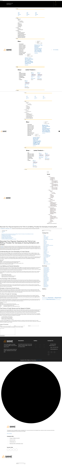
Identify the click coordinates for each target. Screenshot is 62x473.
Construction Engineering (22, 34)
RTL (18, 15)
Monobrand (45, 249)
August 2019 (46, 286)
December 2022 (46, 285)
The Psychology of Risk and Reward (6, 236)
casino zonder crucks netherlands (48, 245)
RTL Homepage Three (55, 182)
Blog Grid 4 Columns (53, 210)
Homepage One (52, 177)
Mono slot (45, 247)
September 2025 (46, 271)
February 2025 (46, 277)
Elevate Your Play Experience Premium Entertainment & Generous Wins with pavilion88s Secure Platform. (38, 48)
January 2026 (46, 268)
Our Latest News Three (47, 255)
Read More (36, 53)
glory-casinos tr (46, 246)
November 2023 (46, 280)
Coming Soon (20, 25)
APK (44, 240)
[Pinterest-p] (49, 354)
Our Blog (45, 253)
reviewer (45, 260)
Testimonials (20, 24)
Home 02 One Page (54, 188)
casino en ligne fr (46, 244)
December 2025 (46, 269)
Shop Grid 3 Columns (53, 217)
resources (48, 299)
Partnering (43, 299)
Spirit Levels (39, 76)
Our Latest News (46, 254)
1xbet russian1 (46, 238)
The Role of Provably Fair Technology (7, 238)
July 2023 (45, 281)
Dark (18, 13)
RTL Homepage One (55, 180)
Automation (46, 297)
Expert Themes (39, 360)
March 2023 (46, 284)
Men (25, 84)
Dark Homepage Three (55, 185)
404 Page (19, 26)
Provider (45, 299)
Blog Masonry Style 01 (53, 212)
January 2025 (46, 278)
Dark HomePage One (55, 184)
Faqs (18, 22)
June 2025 (46, 274)
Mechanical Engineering (21, 36)
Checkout (51, 220)
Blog (17, 38)
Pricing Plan (20, 23)
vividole (4, 231)
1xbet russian (46, 237)
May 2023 (45, 282)
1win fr (45, 235)
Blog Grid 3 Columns (53, 209)
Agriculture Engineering (21, 37)
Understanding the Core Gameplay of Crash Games (9, 234)
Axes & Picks (27, 84)
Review (45, 259)
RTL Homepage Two (55, 181)
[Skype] (16, 450)
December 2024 (46, 279)
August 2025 (46, 272)
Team (19, 20)
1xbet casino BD (46, 236)
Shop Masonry (52, 218)
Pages (17, 18)
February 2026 (46, 267)
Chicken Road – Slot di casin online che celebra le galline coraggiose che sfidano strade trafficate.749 (29, 60)
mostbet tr (45, 251)
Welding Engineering (21, 35)
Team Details (22, 21)
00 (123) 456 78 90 (53, 223)
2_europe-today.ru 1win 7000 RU (48, 239)
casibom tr (45, 242)
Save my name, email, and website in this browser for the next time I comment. (12, 326)
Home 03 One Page (54, 189)
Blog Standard (52, 207)
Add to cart (33, 74)
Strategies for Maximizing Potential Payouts (7, 237)
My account (51, 221)
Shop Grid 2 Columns (53, 216)
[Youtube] (54, 352)
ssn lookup (59, 299)
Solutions (17, 30)
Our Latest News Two (47, 256)
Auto (43, 297)
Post (10, 228)
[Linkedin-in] (14, 450)
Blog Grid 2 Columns (53, 208)
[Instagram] (11, 450)
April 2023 (45, 283)
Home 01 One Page (54, 187)
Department (58, 298)
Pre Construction (20, 29)
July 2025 (45, 273)
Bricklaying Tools (32, 76)
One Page (51, 186)
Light (18, 12)
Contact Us (50, 222)
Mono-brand (45, 248)
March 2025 (46, 276)
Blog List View (52, 211)
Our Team (53, 192)
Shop (17, 66)
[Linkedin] (51, 4)
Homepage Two (52, 178)
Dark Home (51, 183)
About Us (19, 19)
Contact (17, 90)
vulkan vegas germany (47, 263)
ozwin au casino (46, 257)
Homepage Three (52, 179)
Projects (17, 27)
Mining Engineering (21, 33)
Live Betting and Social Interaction (6, 235)
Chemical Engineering (21, 32)
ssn (55, 299)
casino (45, 243)
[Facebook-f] (43, 4)
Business (50, 298)
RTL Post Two (46, 262)
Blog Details (52, 213)
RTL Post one (46, 261)
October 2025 (46, 270)
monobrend (45, 250)
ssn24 (56, 299)
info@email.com (49, 223)
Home (17, 8)
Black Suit (26, 86)
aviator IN (45, 241)
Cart (50, 219)
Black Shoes (39, 78)
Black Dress (33, 78)
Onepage (19, 14)
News (45, 252)
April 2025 (45, 275)
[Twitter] (46, 4)
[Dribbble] (49, 4)
